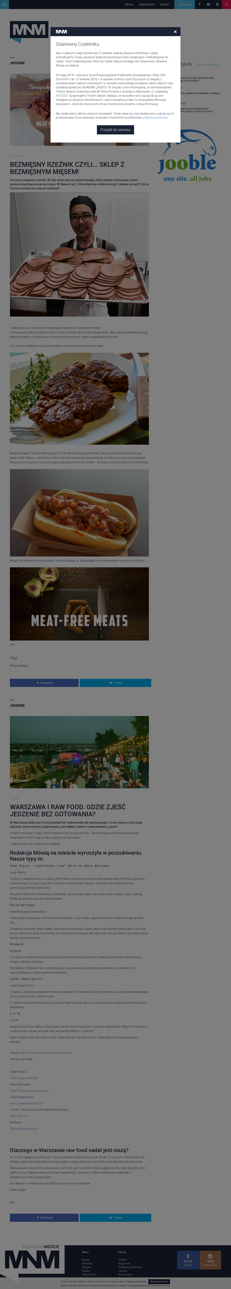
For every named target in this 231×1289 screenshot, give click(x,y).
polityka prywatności (155, 117)
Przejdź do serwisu (115, 130)
